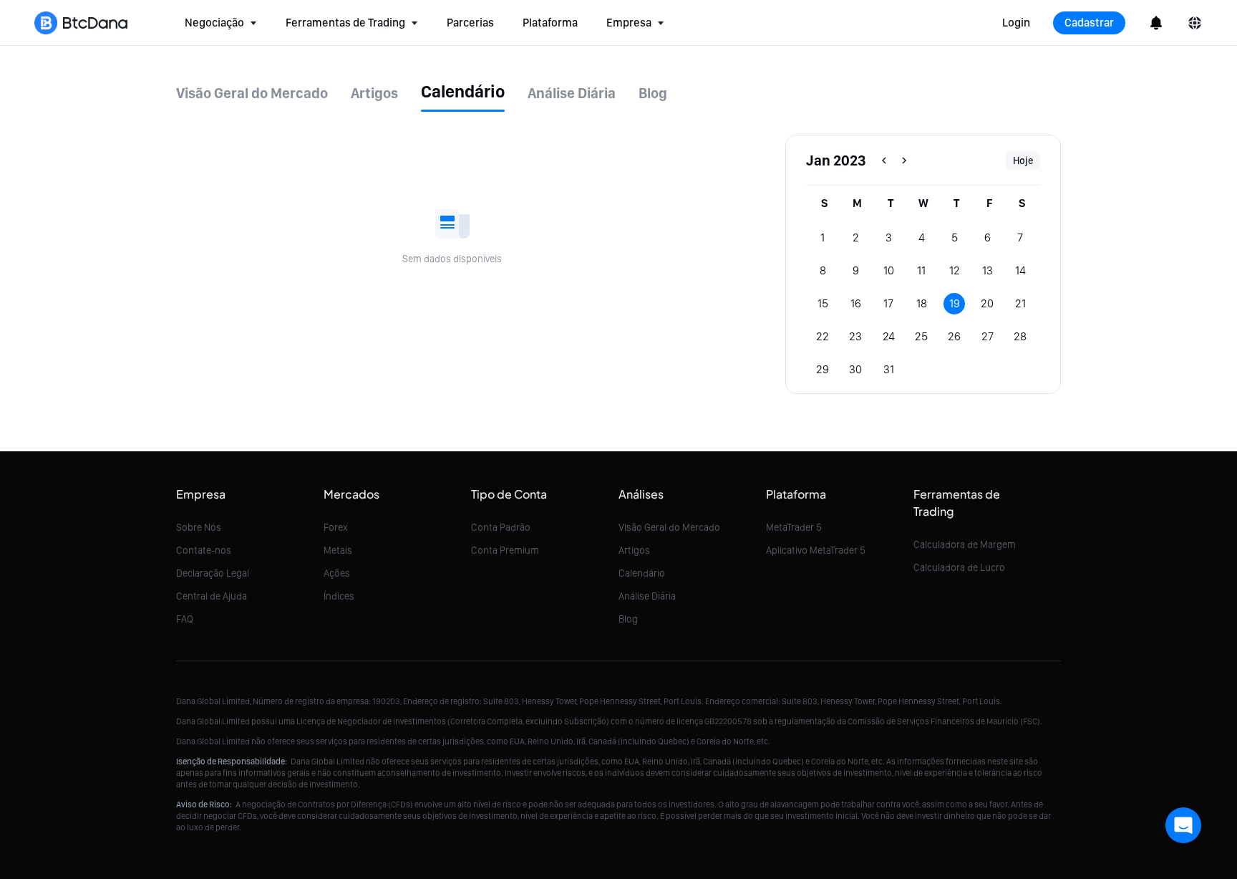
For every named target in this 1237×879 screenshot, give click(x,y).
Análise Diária (647, 596)
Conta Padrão (500, 527)
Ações (337, 573)
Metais (338, 550)
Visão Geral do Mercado (669, 527)
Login (1016, 22)
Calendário (641, 573)
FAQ (184, 619)
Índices (339, 596)
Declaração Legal (212, 573)
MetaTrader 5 (794, 527)
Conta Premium (505, 550)
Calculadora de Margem (964, 544)
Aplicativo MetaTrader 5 (815, 550)
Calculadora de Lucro (959, 567)
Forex (336, 527)
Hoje (1023, 160)
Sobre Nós (198, 527)
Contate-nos (203, 550)
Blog (628, 619)
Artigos (634, 550)
